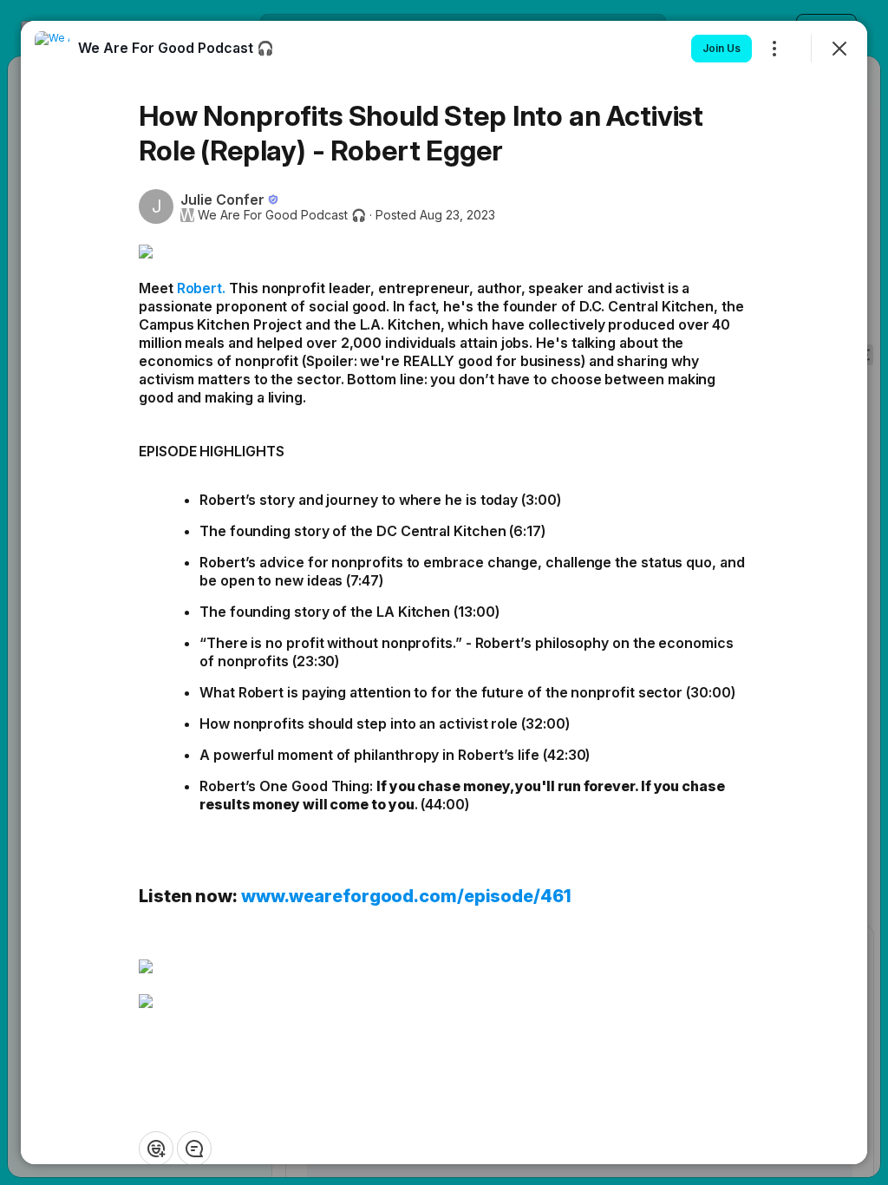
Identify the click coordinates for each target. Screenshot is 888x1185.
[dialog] (444, 592)
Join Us (721, 48)
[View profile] (52, 48)
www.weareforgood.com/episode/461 (406, 896)
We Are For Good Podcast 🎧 (282, 215)
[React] (156, 1148)
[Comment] (194, 1148)
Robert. (201, 288)
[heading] (176, 47)
